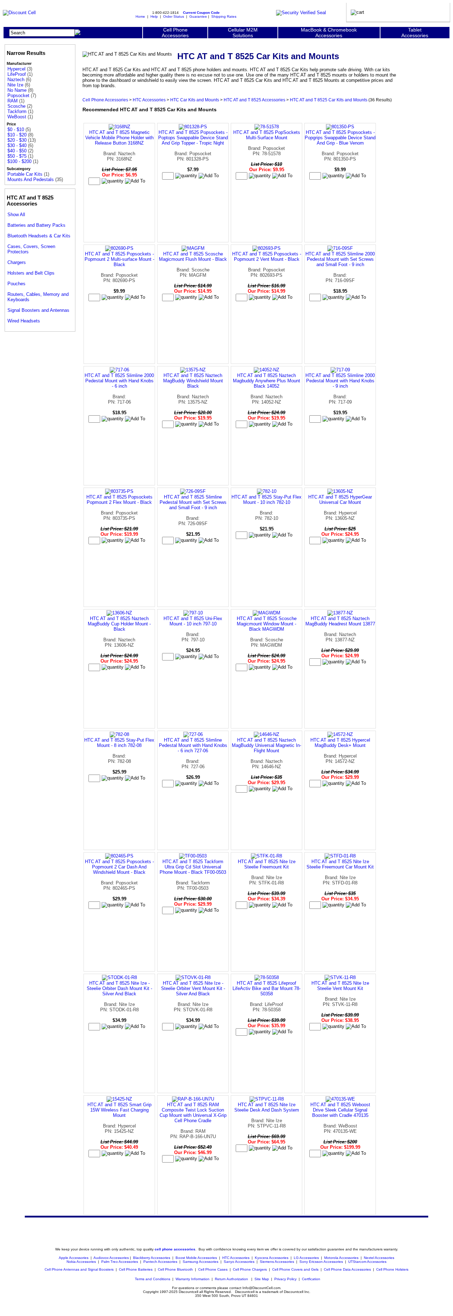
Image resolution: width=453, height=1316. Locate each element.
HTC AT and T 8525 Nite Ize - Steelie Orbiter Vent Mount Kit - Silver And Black (193, 988)
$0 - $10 (15, 129)
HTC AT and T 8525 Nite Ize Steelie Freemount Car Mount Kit (340, 864)
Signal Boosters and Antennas (38, 310)
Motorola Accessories (341, 1258)
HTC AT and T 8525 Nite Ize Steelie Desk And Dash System (266, 1107)
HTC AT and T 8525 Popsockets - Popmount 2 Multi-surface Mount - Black (119, 259)
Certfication (311, 1279)
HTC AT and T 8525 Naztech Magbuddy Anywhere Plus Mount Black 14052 (266, 381)
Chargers (16, 262)
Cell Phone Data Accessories (347, 1269)
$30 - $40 (17, 145)
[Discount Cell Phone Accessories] (19, 12)
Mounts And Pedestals (30, 179)
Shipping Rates (223, 16)
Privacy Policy (285, 1279)
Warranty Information (193, 1279)
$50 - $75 (17, 156)
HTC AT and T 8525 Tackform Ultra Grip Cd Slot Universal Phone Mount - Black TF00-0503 (193, 867)
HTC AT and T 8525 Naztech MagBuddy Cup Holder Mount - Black (119, 624)
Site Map (261, 1279)
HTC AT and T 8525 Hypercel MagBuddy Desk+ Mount (340, 742)
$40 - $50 (17, 150)
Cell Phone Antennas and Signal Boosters (79, 1269)
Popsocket (18, 95)
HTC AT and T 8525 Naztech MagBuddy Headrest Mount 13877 (340, 621)
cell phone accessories (175, 1249)
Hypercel (16, 69)
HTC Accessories (149, 99)
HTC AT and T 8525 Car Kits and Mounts (328, 99)
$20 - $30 (17, 140)
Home (140, 16)
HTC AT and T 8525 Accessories (254, 99)
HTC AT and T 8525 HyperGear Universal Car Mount (340, 499)
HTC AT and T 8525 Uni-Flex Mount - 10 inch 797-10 (193, 621)
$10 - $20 (17, 134)
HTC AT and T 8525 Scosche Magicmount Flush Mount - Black (193, 256)
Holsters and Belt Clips (31, 273)
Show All (16, 214)
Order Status (173, 16)
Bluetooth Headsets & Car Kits (38, 235)
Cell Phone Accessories (105, 99)
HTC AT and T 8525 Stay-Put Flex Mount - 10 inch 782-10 (266, 499)
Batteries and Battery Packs (36, 225)
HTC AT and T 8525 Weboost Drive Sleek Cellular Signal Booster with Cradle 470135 (340, 1110)
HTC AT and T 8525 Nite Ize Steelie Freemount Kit (267, 864)
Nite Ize (15, 85)
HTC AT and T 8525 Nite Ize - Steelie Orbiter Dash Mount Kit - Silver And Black (119, 988)
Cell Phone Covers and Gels (295, 1269)
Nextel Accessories (379, 1258)
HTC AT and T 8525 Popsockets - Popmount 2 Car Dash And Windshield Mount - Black (119, 867)
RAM (12, 100)
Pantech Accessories (160, 1262)
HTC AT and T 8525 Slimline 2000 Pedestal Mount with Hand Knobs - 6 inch (119, 381)
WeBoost (16, 116)
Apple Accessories (74, 1258)
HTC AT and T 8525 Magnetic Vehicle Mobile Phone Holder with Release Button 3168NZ (119, 138)
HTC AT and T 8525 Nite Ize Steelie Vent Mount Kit (340, 985)
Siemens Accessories (277, 1262)
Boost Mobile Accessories (196, 1258)
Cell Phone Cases (213, 1269)
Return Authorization (231, 1279)
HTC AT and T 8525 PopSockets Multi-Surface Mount (266, 135)
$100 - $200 (19, 161)
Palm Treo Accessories (119, 1262)
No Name (17, 90)
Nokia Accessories (81, 1262)
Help (154, 16)
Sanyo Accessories (239, 1262)
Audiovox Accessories (111, 1258)
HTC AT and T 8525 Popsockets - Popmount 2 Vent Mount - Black (266, 256)
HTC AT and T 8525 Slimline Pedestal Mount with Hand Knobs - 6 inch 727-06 (193, 745)
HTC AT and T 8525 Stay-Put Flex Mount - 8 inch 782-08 (119, 742)
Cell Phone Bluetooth (175, 1269)
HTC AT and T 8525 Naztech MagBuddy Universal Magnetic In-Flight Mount (266, 745)
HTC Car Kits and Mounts (194, 99)
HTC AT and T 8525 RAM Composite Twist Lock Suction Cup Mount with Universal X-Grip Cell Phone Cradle (193, 1112)
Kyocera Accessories (271, 1258)
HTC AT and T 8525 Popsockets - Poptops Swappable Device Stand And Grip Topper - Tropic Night (193, 138)
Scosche (16, 106)
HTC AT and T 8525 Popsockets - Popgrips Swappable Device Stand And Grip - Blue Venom (340, 138)
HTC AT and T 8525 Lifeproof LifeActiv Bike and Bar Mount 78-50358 (266, 988)
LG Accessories (306, 1258)
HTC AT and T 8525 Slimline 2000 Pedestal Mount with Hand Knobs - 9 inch (340, 381)
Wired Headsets (23, 321)
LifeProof (16, 74)
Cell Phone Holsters (392, 1269)
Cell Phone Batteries (136, 1269)
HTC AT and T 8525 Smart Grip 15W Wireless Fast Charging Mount (119, 1110)
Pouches (16, 283)
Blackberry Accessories (151, 1258)
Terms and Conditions (152, 1279)
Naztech (15, 79)
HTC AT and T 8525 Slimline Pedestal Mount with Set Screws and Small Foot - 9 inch (193, 502)
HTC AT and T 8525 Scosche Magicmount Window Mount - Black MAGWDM (267, 624)
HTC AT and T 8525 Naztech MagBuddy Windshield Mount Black (193, 381)
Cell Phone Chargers (250, 1269)
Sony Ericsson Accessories (321, 1262)
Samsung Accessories (200, 1262)
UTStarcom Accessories (367, 1262)
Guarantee (198, 16)
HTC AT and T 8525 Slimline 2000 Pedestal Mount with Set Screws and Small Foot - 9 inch (340, 259)
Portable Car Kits (24, 174)
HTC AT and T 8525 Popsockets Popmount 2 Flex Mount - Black (119, 499)
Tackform (17, 111)
